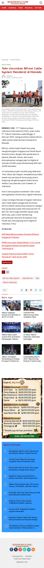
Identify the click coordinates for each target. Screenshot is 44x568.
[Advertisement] (22, 33)
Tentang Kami (17, 556)
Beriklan (28, 556)
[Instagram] (20, 550)
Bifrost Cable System (11, 278)
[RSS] (33, 550)
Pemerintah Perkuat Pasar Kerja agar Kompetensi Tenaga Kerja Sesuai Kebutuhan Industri (23, 469)
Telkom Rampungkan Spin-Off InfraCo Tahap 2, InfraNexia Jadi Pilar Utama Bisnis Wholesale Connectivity (24, 485)
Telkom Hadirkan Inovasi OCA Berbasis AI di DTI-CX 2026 (11, 315)
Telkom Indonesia (10, 282)
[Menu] (3, 3)
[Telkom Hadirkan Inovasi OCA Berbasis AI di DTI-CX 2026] (11, 305)
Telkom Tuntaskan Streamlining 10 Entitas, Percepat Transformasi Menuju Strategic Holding (11, 359)
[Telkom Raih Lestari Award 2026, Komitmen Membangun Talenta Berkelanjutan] (11, 327)
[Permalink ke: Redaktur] (4, 77)
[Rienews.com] (18, 2)
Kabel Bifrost (27, 278)
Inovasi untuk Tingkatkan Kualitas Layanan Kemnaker (22, 510)
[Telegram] (29, 549)
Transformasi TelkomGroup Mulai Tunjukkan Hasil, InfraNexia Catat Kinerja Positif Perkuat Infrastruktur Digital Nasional (32, 315)
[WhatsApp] (24, 550)
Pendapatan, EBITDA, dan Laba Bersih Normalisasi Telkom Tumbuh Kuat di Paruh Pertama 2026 (23, 452)
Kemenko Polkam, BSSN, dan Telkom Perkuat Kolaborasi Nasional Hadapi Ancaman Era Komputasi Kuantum (23, 518)
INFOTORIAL (6, 65)
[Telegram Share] (36, 290)
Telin (37, 278)
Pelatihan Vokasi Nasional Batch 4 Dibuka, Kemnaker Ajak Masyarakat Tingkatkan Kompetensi (23, 477)
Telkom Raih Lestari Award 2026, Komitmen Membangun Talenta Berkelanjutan (11, 337)
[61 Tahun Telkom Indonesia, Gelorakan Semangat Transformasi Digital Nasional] (32, 327)
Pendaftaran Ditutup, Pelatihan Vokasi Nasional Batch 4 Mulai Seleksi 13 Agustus (24, 527)
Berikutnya (7, 262)
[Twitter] (16, 550)
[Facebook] (11, 550)
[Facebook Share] (21, 290)
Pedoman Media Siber (22, 559)
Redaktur (9, 76)
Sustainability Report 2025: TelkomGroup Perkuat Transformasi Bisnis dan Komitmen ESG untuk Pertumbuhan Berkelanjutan (32, 359)
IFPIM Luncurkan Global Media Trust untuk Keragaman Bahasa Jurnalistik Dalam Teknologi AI (21, 245)
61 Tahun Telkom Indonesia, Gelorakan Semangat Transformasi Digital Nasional (31, 337)
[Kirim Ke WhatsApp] (40, 290)
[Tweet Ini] (26, 290)
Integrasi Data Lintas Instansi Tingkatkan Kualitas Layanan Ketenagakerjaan (20, 502)
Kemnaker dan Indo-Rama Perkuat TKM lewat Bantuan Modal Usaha (24, 494)
